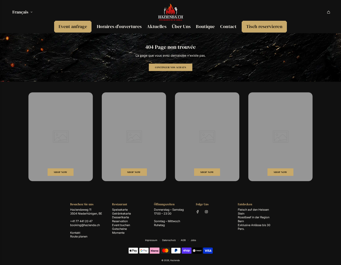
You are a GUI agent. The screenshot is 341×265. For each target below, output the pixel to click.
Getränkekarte (121, 213)
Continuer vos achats (170, 67)
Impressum (151, 240)
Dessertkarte (120, 217)
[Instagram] (206, 212)
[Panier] (328, 12)
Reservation (120, 221)
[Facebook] (198, 212)
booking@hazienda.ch (85, 225)
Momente (118, 232)
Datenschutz (169, 240)
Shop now (60, 172)
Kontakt (75, 232)
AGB (183, 240)
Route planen (78, 236)
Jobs (193, 240)
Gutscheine (119, 229)
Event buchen (121, 225)
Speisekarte (120, 209)
